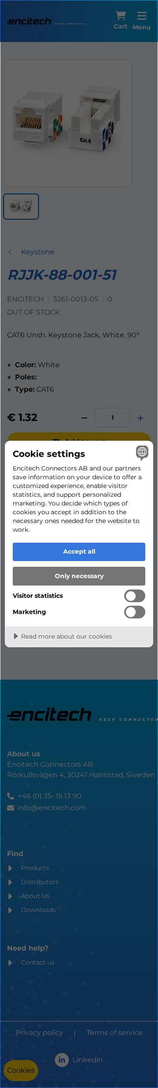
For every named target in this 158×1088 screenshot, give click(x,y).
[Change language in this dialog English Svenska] (141, 453)
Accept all (79, 551)
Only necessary (79, 576)
